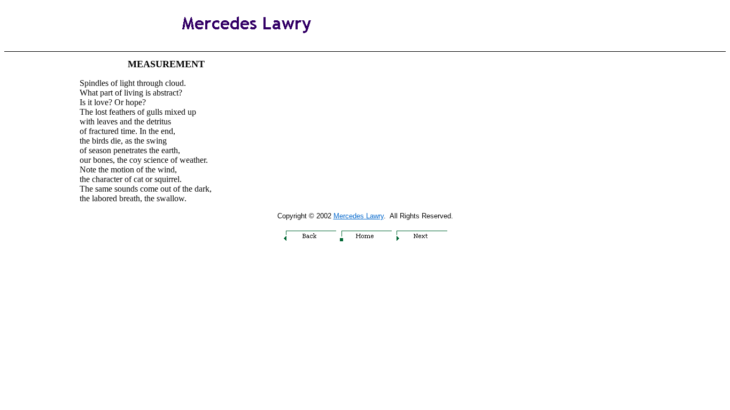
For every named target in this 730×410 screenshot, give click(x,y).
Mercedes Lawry (358, 216)
